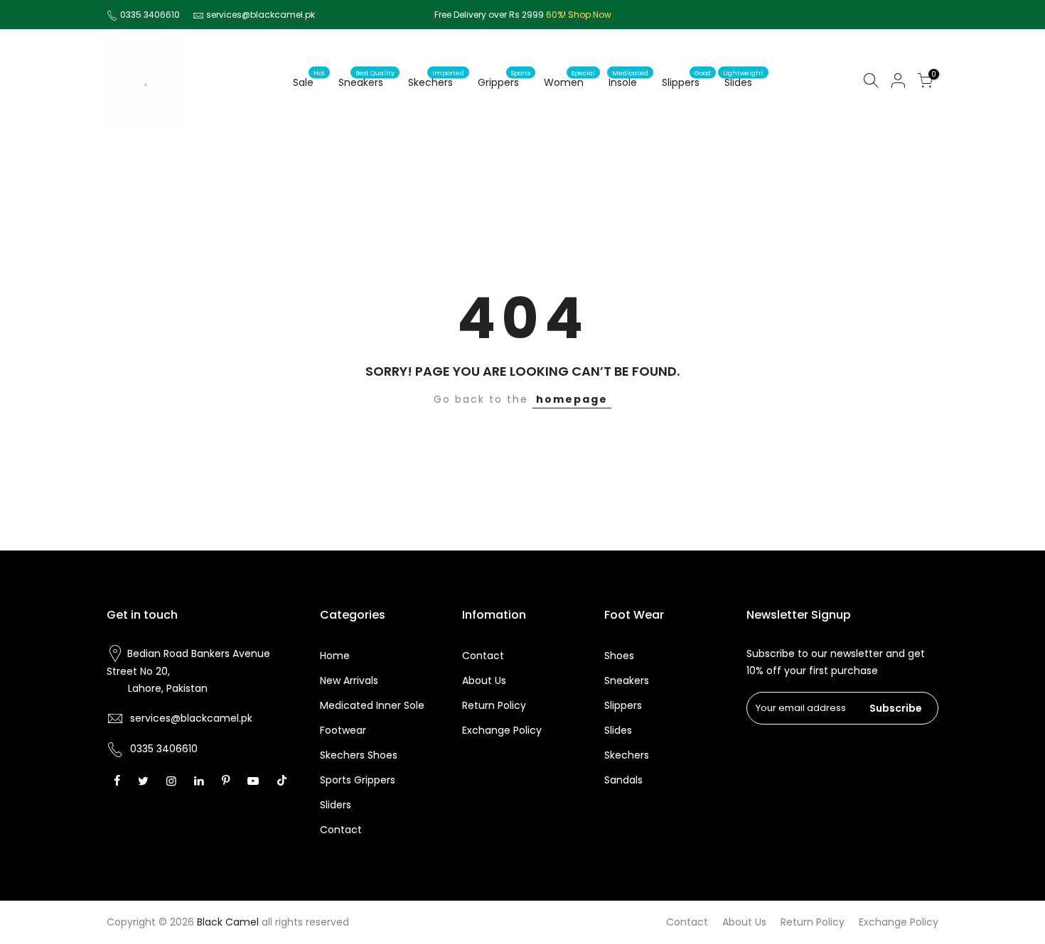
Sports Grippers (357, 780)
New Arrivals (349, 680)
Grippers (504, 78)
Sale (309, 78)
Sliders (335, 805)
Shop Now (589, 15)
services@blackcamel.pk (260, 15)
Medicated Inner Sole (372, 705)
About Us (484, 680)
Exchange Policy (502, 730)
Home (335, 656)
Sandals (623, 780)
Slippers (686, 78)
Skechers (436, 78)
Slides (743, 78)
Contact (341, 830)
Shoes (619, 656)
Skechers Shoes (358, 755)
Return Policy (494, 705)
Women (569, 78)
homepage (572, 399)
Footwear (343, 730)
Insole (628, 78)
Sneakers (366, 78)
